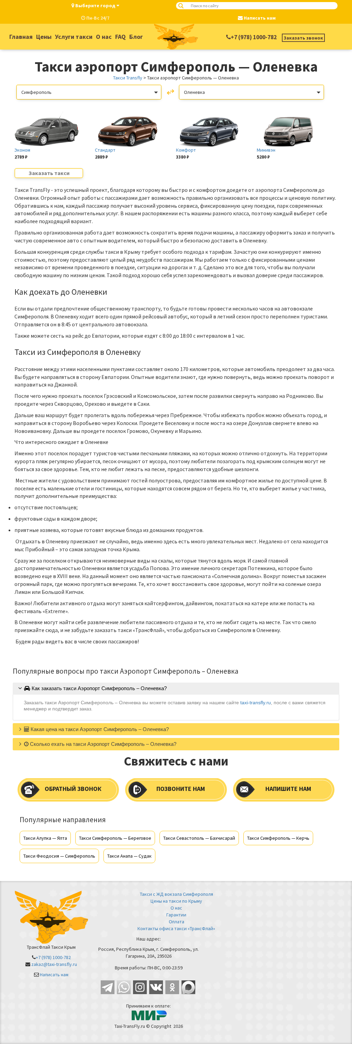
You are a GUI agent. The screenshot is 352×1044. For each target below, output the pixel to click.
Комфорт (186, 150)
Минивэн (266, 150)
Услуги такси (73, 36)
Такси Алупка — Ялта (45, 838)
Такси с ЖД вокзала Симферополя (176, 894)
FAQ (120, 36)
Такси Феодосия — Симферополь (59, 856)
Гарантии (176, 915)
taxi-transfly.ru (255, 702)
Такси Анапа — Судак (129, 856)
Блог (136, 36)
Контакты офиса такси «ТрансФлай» (176, 928)
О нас (104, 36)
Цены (44, 36)
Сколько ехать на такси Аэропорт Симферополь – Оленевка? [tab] (102, 744)
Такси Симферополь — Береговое (115, 838)
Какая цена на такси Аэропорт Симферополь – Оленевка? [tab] (99, 729)
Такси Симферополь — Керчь (278, 838)
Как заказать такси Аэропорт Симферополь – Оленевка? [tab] (98, 688)
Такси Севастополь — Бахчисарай (199, 838)
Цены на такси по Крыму (176, 901)
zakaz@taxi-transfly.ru (54, 964)
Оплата (176, 921)
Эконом (22, 150)
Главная (21, 36)
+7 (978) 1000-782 (254, 37)
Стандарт (105, 150)
